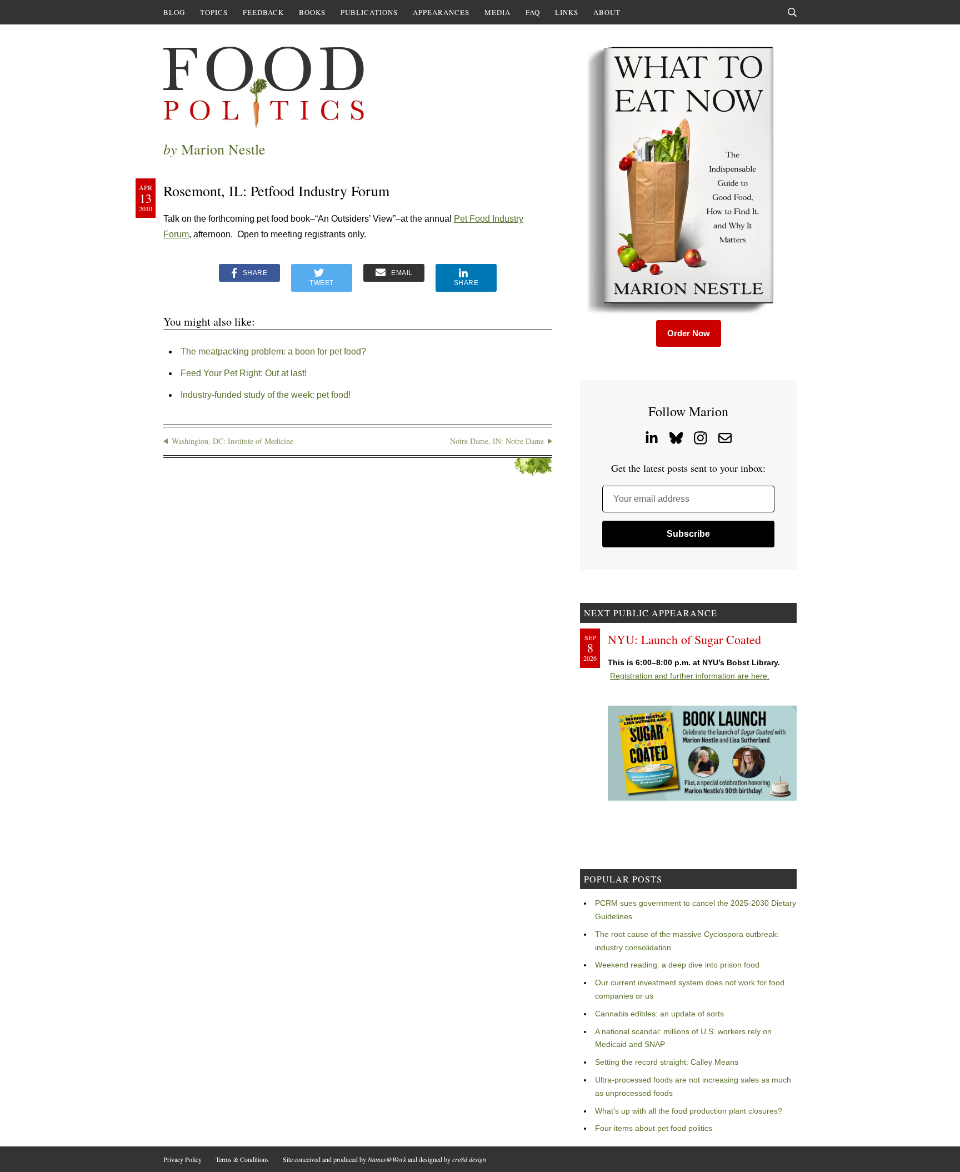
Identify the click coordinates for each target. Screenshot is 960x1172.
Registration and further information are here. (689, 675)
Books (312, 12)
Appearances (441, 12)
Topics (214, 12)
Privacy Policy (182, 1159)
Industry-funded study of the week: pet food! (266, 395)
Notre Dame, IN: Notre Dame (497, 441)
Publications (369, 12)
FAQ (533, 12)
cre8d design (469, 1159)
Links (566, 12)
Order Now (688, 333)
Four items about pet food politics (653, 1128)
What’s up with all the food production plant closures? (688, 1110)
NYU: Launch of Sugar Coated (684, 639)
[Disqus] (357, 631)
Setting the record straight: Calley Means (666, 1062)
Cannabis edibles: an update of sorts (659, 1013)
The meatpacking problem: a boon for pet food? (273, 351)
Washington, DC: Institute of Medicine (232, 441)
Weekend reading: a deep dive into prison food (677, 964)
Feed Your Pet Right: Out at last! (244, 373)
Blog (174, 12)
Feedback (263, 12)
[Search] (792, 12)
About (607, 12)
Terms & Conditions (242, 1159)
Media (497, 12)
